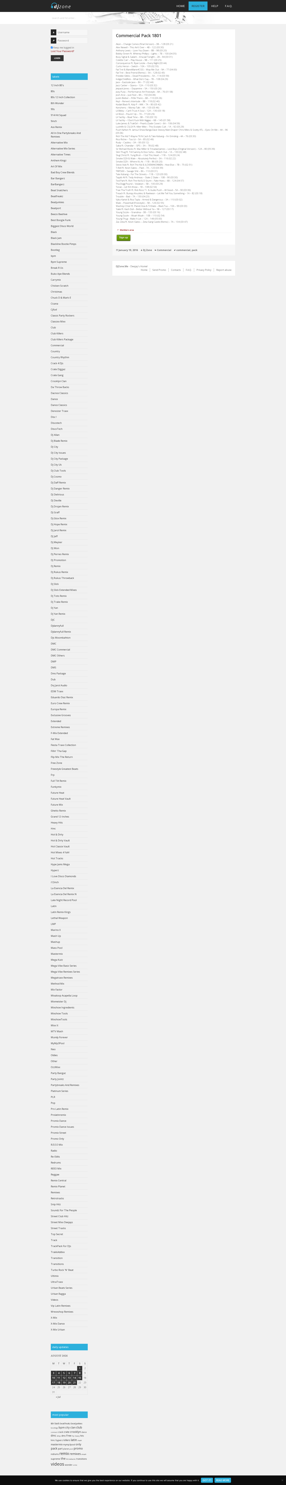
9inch (54, 121)
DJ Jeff (54, 536)
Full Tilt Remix (58, 780)
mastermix (57, 1444)
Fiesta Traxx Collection (63, 745)
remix (64, 1453)
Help (214, 6)
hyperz (59, 1440)
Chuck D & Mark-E (61, 297)
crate (66, 1432)
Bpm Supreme (59, 262)
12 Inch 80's (57, 85)
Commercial (57, 345)
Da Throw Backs (60, 387)
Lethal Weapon (59, 918)
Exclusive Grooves (61, 715)
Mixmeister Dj (58, 1001)
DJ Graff (55, 512)
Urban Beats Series (61, 1287)
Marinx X (56, 930)
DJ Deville (56, 500)
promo (78, 1448)
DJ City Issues (58, 452)
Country (55, 351)
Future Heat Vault (61, 798)
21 (74, 1382)
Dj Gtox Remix (58, 518)
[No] (282, 1480)
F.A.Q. (228, 6)
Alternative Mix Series (63, 148)
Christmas (56, 291)
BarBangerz (57, 184)
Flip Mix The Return (62, 757)
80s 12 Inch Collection (63, 97)
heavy (77, 1436)
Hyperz (55, 870)
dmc (53, 1435)
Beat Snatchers (59, 190)
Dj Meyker (56, 542)
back (57, 1423)
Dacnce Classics (59, 393)
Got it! (207, 1480)
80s (53, 91)
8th (52, 1423)
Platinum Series (59, 1091)
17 (53, 1382)
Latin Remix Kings (61, 912)
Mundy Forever (59, 1037)
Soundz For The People (64, 1210)
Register (198, 6)
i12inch (55, 882)
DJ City (54, 446)
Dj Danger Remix (60, 488)
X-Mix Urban (58, 1329)
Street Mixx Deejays (62, 1222)
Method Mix (57, 983)
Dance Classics (59, 405)
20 (69, 1382)
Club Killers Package (62, 339)
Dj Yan (54, 607)
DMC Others (58, 655)
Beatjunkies (57, 202)
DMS (53, 667)
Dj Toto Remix (59, 596)
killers (66, 1440)
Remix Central (58, 1180)
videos (57, 1464)
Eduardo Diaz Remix (62, 697)
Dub (53, 679)
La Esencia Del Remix (62, 888)
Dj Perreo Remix (60, 554)
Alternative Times (60, 154)
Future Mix (57, 804)
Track (54, 1240)
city (67, 1427)
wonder (68, 1464)
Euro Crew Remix (60, 703)
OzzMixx (55, 1067)
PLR (53, 1097)
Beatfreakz (57, 196)
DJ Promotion (58, 560)
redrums (55, 1454)
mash (80, 1440)
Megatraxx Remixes (62, 977)
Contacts (176, 270)
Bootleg (55, 250)
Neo (53, 1049)
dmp (59, 1436)
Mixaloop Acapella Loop (64, 995)
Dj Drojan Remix (60, 506)
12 (64, 1377)
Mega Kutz (57, 959)
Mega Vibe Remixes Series (65, 971)
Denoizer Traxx (59, 411)
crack (60, 1432)
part (60, 1448)
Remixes (55, 1192)
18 (58, 1382)
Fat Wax (55, 739)
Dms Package (58, 673)
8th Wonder (57, 103)
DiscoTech (56, 429)
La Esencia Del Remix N (64, 894)
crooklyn (75, 1432)
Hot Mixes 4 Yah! (60, 852)
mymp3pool (69, 1444)
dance (84, 1432)
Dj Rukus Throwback (62, 578)
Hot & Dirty (57, 834)
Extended (56, 721)
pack (54, 1448)
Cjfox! (54, 309)
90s (53, 109)
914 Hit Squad (58, 115)
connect (54, 1432)
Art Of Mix (56, 166)
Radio (54, 1150)
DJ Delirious (57, 494)
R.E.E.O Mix (57, 1144)
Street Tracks (58, 1228)
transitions (81, 1458)
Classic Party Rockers (62, 315)
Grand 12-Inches (60, 816)
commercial (183, 250)
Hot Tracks (57, 858)
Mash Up (56, 936)
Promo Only (57, 1138)
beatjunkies (76, 1423)
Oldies (54, 1055)
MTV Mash (57, 1031)
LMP (53, 924)
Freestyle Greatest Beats (64, 769)
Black (54, 232)
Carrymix (56, 279)
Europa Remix (58, 709)
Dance (54, 399)
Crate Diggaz (58, 369)
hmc (53, 1440)
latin (74, 1440)
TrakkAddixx (58, 1252)
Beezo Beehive (59, 214)
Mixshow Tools (59, 1013)
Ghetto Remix (58, 810)
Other (54, 1061)
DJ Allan (55, 434)
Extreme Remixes (60, 727)
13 (69, 1377)
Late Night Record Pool (64, 900)
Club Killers (57, 333)
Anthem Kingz (58, 160)
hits (82, 1435)
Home (180, 6)
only (78, 1444)
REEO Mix (56, 1168)
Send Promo (159, 270)
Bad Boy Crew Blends (62, 172)
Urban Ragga (58, 1293)
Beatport (56, 208)
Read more (222, 1480)
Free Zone (56, 763)
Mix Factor (56, 989)
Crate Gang (57, 375)
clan (73, 1427)
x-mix (75, 1465)
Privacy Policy (203, 270)
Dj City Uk (56, 464)
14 (74, 1377)
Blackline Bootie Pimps (63, 244)
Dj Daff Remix (58, 482)
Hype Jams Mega (60, 864)
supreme (55, 1458)
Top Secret (57, 1234)
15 (79, 1377)
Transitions (57, 1264)
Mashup (55, 942)
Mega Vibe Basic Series (64, 965)
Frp (53, 775)
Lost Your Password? (62, 51)
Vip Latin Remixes (60, 1305)
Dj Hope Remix (59, 524)
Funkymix (56, 786)
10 (53, 1377)
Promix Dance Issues (62, 1126)
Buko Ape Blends (60, 273)
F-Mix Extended (59, 733)
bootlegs (54, 1428)
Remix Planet (58, 1186)
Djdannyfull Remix (61, 631)
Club (53, 327)
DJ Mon (55, 548)
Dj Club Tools (58, 470)
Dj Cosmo (56, 476)
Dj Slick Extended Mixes (64, 590)
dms (63, 1435)
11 (58, 1377)
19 (64, 1382)
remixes (75, 1454)
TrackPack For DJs (61, 1246)
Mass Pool (56, 947)
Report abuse (223, 270)
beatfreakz (65, 1423)
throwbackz (71, 1459)
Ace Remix (56, 127)
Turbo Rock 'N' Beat (62, 1270)
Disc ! (53, 417)
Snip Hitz (56, 1204)
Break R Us (57, 267)
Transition (57, 1258)
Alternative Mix (59, 142)
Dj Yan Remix (58, 613)
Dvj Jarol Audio (59, 685)
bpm (53, 256)
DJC (53, 619)
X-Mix (54, 1317)
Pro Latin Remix (59, 1109)
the (63, 1459)
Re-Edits (55, 1156)
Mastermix (57, 953)
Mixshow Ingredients (62, 1007)
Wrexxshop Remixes (62, 1311)
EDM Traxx (57, 691)
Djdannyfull (57, 625)
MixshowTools (59, 1019)
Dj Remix (55, 566)
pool (71, 1449)
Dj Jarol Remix (58, 530)
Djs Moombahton (60, 637)
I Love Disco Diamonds (63, 876)
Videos (54, 1299)
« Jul (58, 1397)
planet (66, 1448)
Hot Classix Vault (60, 846)
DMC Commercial (60, 649)
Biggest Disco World (62, 226)
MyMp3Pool (57, 1043)
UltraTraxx (57, 1282)
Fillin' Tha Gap (59, 751)
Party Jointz (57, 1079)
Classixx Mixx (58, 321)
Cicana (54, 303)
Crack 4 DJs (57, 363)
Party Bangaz (58, 1073)
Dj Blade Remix (59, 440)
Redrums (56, 1162)
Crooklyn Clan (58, 381)
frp (73, 1436)
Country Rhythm (60, 357)
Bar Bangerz (58, 178)
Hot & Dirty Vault (60, 840)
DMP (53, 661)
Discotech (56, 423)
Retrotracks (57, 1198)
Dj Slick (55, 584)
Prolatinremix (58, 1115)
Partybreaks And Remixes (65, 1085)
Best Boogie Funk (61, 220)
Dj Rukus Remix (59, 572)
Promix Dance (58, 1120)
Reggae (55, 1174)
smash (83, 1454)
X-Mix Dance (58, 1323)
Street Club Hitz (59, 1216)
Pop (53, 1103)
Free (68, 1435)
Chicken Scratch (59, 285)
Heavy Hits (57, 822)
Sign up (123, 237)
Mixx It (54, 1025)
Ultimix (55, 1276)
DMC (53, 643)
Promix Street (58, 1132)
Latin (53, 906)
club (79, 1427)
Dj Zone (147, 250)
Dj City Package (59, 458)
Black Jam (56, 238)
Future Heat (57, 792)
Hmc (53, 828)
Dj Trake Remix (59, 602)
